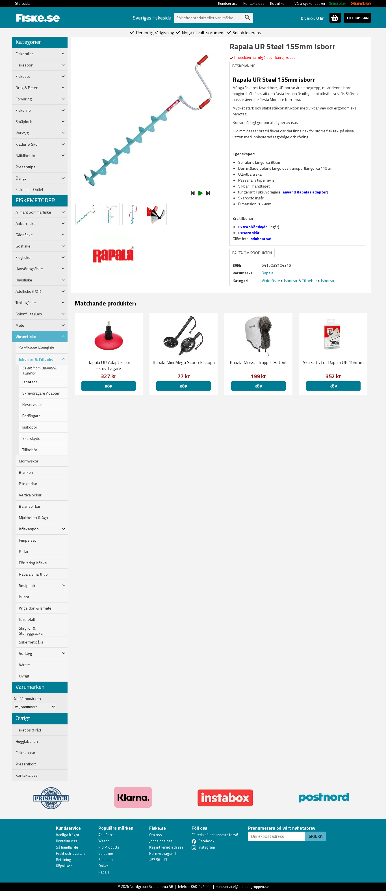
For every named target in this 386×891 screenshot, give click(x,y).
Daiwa (103, 866)
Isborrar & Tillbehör (300, 280)
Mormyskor (28, 461)
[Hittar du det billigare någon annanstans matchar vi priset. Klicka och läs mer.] (51, 795)
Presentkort (26, 764)
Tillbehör (29, 449)
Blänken (26, 472)
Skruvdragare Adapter (41, 393)
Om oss (155, 835)
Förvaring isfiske (33, 562)
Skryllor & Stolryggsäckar (31, 631)
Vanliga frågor (67, 835)
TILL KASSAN (357, 18)
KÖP (258, 386)
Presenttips (25, 166)
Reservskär (32, 404)
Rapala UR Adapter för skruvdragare (108, 365)
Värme (24, 664)
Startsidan (23, 3)
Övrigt (24, 676)
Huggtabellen (27, 741)
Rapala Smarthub (33, 574)
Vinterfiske (271, 280)
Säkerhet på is (31, 642)
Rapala (103, 872)
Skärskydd (31, 438)
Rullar (24, 551)
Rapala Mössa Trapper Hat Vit (258, 362)
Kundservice (228, 3)
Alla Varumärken (27, 698)
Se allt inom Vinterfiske (36, 347)
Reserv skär (249, 233)
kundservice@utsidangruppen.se (242, 886)
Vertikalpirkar (30, 495)
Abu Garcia (107, 835)
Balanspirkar (29, 506)
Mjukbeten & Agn (33, 517)
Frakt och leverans (71, 853)
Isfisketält (27, 619)
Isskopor (29, 427)
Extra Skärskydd (253, 227)
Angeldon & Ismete (35, 608)
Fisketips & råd (28, 730)
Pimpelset (27, 540)
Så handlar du (67, 847)
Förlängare (31, 415)
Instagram (206, 847)
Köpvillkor (278, 3)
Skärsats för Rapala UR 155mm (333, 362)
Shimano (105, 859)
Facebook (206, 841)
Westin (104, 841)
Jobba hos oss (161, 841)
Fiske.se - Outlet (29, 189)
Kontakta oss (253, 3)
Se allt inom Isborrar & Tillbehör (39, 370)
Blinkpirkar (28, 483)
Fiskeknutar (25, 753)
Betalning (63, 859)
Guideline (105, 853)
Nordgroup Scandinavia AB (151, 886)
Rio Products (108, 847)
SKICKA (316, 836)
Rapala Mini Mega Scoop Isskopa (184, 362)
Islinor (24, 596)
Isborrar (29, 381)
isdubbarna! (260, 239)
